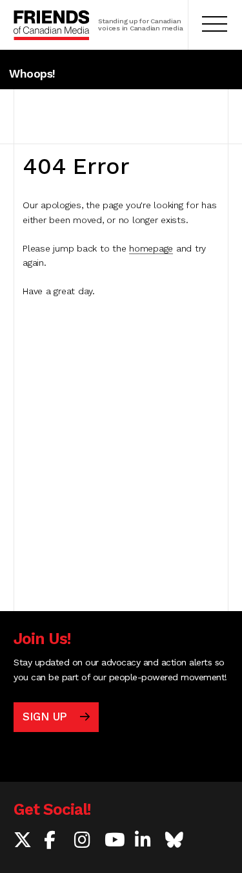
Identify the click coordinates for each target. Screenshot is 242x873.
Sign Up (45, 716)
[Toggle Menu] (215, 25)
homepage (151, 248)
